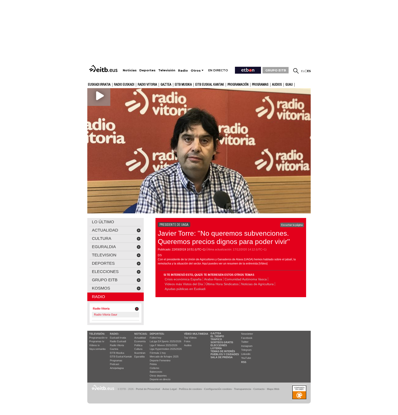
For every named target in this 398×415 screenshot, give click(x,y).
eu (303, 71)
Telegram (246, 349)
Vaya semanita (97, 349)
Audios (188, 345)
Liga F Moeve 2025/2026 (163, 345)
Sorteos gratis (222, 342)
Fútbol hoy (155, 337)
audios (277, 85)
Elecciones (219, 345)
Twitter (245, 341)
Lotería (216, 348)
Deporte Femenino (160, 360)
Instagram (246, 346)
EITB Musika (183, 85)
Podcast (114, 364)
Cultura (138, 349)
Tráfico (216, 339)
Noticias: (140, 333)
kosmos (101, 288)
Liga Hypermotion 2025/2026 (166, 349)
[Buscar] (296, 71)
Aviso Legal (169, 389)
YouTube (246, 358)
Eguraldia (139, 356)
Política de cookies (190, 389)
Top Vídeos (190, 337)
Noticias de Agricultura (257, 284)
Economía (140, 341)
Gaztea (114, 349)
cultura (101, 238)
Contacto (259, 389)
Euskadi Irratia (99, 85)
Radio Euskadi (124, 85)
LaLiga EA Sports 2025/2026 (165, 341)
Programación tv (98, 337)
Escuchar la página (292, 224)
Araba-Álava (213, 279)
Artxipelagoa (117, 368)
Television (104, 255)
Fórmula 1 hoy (158, 352)
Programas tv (96, 341)
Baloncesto (156, 371)
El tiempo (217, 336)
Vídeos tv (94, 345)
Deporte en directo (160, 379)
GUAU (289, 85)
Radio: (114, 333)
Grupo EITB (104, 280)
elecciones (105, 271)
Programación (238, 85)
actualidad (105, 230)
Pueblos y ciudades (225, 354)
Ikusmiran (139, 352)
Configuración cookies (218, 389)
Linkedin (245, 354)
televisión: (97, 333)
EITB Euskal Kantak (209, 85)
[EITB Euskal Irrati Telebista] (103, 68)
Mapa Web (273, 389)
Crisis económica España (183, 279)
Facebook (246, 338)
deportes (103, 263)
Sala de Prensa (222, 357)
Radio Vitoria (147, 85)
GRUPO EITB (275, 70)
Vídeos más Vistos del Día (184, 284)
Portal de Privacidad (148, 389)
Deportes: (157, 333)
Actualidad (140, 337)
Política (138, 345)
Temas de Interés (223, 351)
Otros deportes (158, 375)
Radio (98, 296)
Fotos (187, 341)
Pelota (153, 364)
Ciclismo (154, 368)
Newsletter (247, 333)
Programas (260, 85)
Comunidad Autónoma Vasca (246, 279)
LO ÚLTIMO (103, 222)
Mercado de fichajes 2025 (164, 356)
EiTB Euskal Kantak (121, 356)
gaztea (166, 85)
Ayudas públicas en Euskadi (185, 289)
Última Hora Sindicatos (222, 284)
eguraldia (104, 246)
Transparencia (242, 389)
